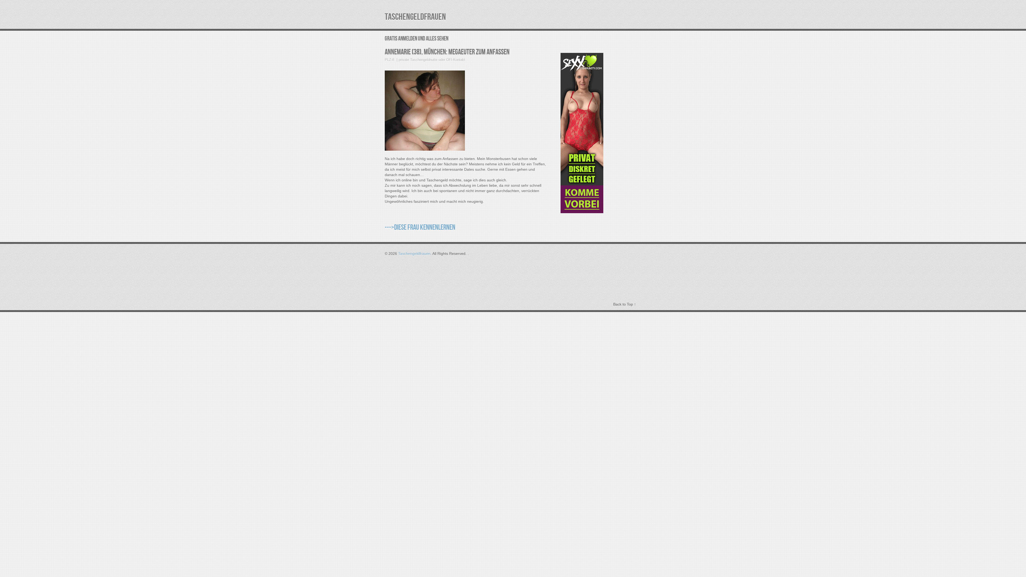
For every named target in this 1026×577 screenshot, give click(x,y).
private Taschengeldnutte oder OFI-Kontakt (432, 60)
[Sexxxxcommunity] (582, 212)
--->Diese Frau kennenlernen (420, 227)
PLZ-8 (389, 60)
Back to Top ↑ (624, 304)
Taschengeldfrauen (415, 16)
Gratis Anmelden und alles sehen (416, 38)
